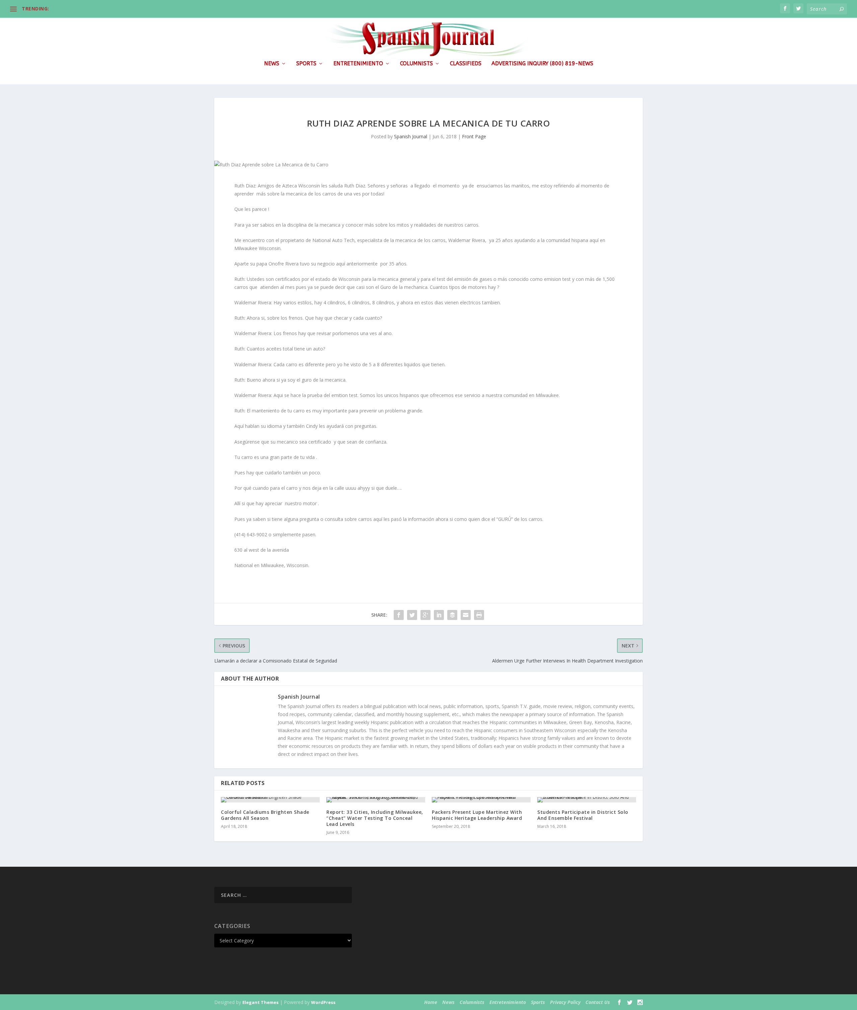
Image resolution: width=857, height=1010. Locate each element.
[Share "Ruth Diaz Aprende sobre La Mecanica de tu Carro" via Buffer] (452, 615)
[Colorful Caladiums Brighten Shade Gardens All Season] (270, 799)
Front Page (474, 136)
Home (430, 1002)
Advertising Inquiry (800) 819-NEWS (542, 64)
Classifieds (465, 64)
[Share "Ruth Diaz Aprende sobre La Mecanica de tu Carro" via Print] (479, 615)
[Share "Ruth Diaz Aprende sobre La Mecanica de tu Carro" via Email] (465, 615)
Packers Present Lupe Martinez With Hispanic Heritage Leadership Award (477, 815)
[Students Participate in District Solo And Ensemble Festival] (586, 799)
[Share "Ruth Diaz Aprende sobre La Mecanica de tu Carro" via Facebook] (398, 615)
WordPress (323, 1002)
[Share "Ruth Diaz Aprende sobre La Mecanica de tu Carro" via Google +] (425, 615)
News (271, 64)
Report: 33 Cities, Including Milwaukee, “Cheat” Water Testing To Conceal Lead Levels (374, 818)
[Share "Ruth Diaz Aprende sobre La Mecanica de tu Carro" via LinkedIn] (439, 615)
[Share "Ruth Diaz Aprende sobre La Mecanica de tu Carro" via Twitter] (412, 615)
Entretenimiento (358, 64)
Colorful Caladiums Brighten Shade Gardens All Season (265, 815)
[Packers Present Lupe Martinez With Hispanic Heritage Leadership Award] (481, 799)
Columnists (416, 64)
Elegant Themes (260, 1002)
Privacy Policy (565, 1002)
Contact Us (598, 1002)
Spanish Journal (410, 136)
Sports (306, 64)
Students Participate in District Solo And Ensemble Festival (582, 815)
